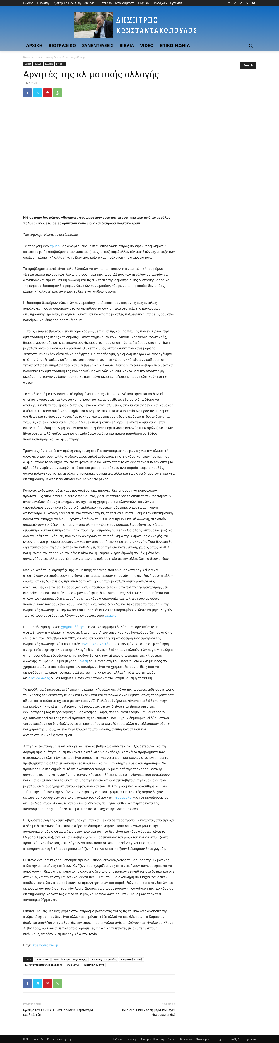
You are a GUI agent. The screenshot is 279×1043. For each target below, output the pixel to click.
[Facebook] (229, 3)
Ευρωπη (131, 1039)
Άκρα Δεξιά (42, 959)
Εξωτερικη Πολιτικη (152, 1039)
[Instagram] (235, 3)
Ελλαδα (49, 63)
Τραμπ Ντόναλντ (94, 964)
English (220, 1039)
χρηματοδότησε (73, 627)
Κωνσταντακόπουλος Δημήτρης (43, 964)
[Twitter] (241, 3)
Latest (38, 57)
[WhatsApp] (57, 92)
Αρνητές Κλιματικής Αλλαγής (70, 959)
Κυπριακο (186, 1039)
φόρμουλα (123, 797)
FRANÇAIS (235, 1039)
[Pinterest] (47, 92)
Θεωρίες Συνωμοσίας (104, 959)
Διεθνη (38, 63)
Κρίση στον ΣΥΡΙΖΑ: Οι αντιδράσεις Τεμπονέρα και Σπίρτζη (58, 1012)
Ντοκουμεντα (204, 1039)
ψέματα (111, 615)
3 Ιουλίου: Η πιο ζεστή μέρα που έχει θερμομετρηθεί (147, 1012)
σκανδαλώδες (39, 678)
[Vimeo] (247, 3)
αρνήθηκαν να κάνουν (98, 644)
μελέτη (82, 661)
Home (27, 57)
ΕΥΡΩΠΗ (60, 63)
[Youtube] (253, 3)
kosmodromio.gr (45, 945)
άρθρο (55, 246)
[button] (250, 45)
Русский (251, 1039)
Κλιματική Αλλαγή (131, 959)
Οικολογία (73, 964)
